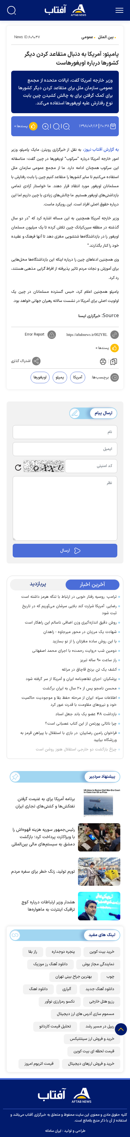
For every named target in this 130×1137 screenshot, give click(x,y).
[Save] (113, 361)
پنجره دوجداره (63, 952)
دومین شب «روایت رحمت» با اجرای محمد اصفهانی (74, 651)
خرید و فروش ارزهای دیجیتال (91, 1064)
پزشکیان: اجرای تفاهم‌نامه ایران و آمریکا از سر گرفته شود (71, 679)
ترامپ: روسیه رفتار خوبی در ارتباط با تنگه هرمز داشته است (69, 597)
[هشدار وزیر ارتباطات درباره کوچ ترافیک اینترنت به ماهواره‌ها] (97, 905)
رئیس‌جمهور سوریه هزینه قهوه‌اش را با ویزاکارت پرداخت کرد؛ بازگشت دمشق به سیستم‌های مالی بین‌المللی (43, 837)
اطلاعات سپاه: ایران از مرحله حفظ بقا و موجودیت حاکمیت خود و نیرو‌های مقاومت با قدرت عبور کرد (69, 701)
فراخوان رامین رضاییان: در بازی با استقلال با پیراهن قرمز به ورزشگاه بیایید (68, 736)
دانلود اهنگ (38, 989)
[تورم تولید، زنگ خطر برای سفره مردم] (97, 871)
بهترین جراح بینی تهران (73, 977)
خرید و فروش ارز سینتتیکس (92, 1039)
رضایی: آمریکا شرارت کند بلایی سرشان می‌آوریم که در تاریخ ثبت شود (69, 609)
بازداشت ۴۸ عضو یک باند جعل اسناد (86, 714)
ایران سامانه (53, 1131)
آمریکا (77, 377)
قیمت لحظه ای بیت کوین (93, 1051)
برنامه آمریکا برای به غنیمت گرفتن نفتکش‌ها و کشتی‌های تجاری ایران (45, 803)
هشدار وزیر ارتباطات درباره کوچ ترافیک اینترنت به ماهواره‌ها (48, 906)
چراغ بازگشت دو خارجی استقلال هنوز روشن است (76, 749)
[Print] (102, 361)
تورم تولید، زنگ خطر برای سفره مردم (43, 871)
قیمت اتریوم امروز (39, 1064)
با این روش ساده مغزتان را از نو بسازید (85, 641)
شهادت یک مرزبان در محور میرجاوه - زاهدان (80, 632)
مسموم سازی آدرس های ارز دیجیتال (85, 1014)
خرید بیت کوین (101, 952)
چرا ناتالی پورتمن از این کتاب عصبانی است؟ (81, 724)
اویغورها (40, 377)
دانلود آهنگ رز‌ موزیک (50, 964)
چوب (110, 977)
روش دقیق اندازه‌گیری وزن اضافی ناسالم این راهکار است (71, 623)
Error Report (34, 334)
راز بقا (32, 952)
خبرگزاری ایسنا (89, 316)
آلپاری (66, 989)
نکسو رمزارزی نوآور (60, 1002)
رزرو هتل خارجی (101, 1002)
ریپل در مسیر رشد (100, 1027)
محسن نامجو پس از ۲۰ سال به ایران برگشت (80, 688)
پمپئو (60, 377)
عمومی (87, 37)
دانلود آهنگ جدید (100, 989)
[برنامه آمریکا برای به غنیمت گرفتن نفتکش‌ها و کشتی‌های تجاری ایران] (97, 802)
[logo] (66, 9)
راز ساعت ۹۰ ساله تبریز (98, 660)
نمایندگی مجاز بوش (98, 964)
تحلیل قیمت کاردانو (55, 1027)
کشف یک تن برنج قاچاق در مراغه (89, 670)
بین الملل (106, 37)
